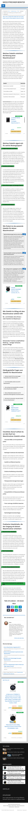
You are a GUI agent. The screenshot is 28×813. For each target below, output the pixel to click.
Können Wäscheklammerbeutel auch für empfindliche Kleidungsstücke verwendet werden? (14, 393)
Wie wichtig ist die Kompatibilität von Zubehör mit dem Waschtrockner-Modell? (13, 388)
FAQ (18, 11)
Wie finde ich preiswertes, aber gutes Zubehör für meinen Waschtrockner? (13, 399)
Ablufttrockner (17, 806)
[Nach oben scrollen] (26, 811)
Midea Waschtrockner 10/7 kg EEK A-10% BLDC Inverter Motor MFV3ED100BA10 (15, 773)
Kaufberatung (13, 11)
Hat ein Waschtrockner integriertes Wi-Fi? (12, 647)
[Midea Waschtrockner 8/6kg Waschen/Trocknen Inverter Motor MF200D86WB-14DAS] (13, 723)
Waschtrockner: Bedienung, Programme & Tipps (17, 755)
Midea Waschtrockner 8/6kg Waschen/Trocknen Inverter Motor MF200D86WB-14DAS (13, 726)
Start (9, 11)
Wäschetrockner (14, 805)
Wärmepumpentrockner (20, 805)
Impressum (25, 810)
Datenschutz (19, 810)
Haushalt (4, 805)
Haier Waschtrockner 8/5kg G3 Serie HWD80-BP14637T (16, 408)
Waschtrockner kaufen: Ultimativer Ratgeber (15, 758)
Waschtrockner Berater (14, 2)
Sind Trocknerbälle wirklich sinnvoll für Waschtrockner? (12, 382)
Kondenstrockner (11, 806)
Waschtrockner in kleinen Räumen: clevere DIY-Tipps (15, 749)
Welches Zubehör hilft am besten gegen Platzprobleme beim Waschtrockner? (12, 377)
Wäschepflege (8, 805)
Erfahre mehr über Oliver (19, 638)
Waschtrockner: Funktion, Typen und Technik (15, 752)
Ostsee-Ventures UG (10, 810)
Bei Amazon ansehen (16, 131)
